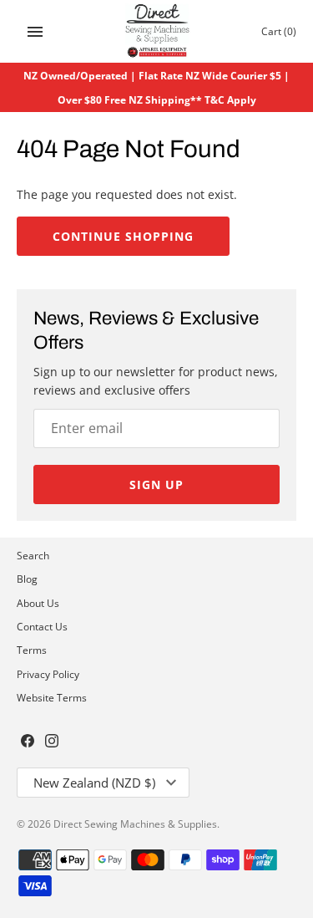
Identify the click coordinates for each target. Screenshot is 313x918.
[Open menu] (35, 31)
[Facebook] (27, 742)
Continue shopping (123, 236)
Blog (27, 578)
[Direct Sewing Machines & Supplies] (156, 31)
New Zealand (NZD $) (94, 782)
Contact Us (42, 626)
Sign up (156, 484)
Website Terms (52, 697)
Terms (32, 649)
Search (33, 555)
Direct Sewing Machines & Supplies (135, 823)
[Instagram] (51, 742)
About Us (38, 602)
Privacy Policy (48, 674)
